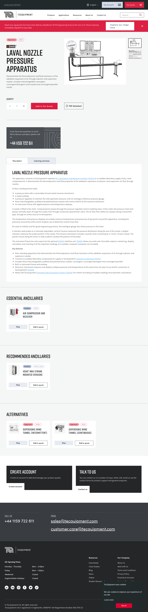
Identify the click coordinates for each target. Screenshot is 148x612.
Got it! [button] (124, 606)
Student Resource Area (98, 581)
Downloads (93, 562)
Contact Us (101, 15)
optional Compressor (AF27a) (88, 258)
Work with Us (122, 566)
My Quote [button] (130, 4)
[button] (9, 106)
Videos (91, 577)
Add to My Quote (44, 106)
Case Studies (94, 566)
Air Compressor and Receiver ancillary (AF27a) (74, 178)
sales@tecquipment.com (74, 521)
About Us (89, 15)
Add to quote (38, 327)
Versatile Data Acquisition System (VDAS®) (55, 272)
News (91, 574)
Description (17, 161)
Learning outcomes (41, 161)
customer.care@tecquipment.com (83, 529)
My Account (109, 4)
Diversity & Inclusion (125, 577)
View (18, 327)
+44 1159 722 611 (21, 143)
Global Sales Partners (12, 5)
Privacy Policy (123, 574)
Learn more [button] (109, 600)
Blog (91, 570)
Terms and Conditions (126, 570)
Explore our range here (119, 26)
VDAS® (61, 241)
